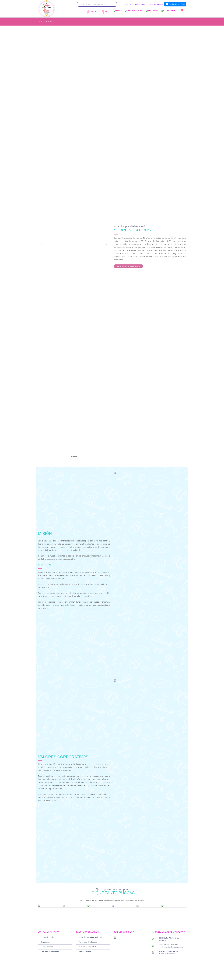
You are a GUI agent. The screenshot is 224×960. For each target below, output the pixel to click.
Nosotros (127, 4)
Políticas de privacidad (87, 947)
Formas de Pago (47, 947)
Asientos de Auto (134, 11)
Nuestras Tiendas (156, 4)
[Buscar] (113, 4)
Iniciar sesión (169, 11)
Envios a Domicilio (47, 937)
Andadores (153, 11)
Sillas (107, 12)
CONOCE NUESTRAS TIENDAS (128, 266)
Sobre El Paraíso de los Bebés (90, 937)
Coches (94, 12)
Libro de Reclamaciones (50, 952)
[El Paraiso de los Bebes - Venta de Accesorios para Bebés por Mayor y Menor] (46, 9)
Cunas (119, 11)
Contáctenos (140, 4)
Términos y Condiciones (88, 942)
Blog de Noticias (85, 952)
